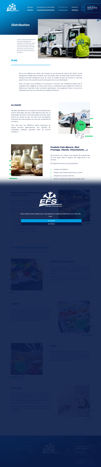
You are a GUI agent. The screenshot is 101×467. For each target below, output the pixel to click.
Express (30, 7)
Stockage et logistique (45, 7)
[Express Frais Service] (12, 7)
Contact (75, 7)
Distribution (63, 7)
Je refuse (51, 224)
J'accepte (51, 221)
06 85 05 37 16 (92, 8)
